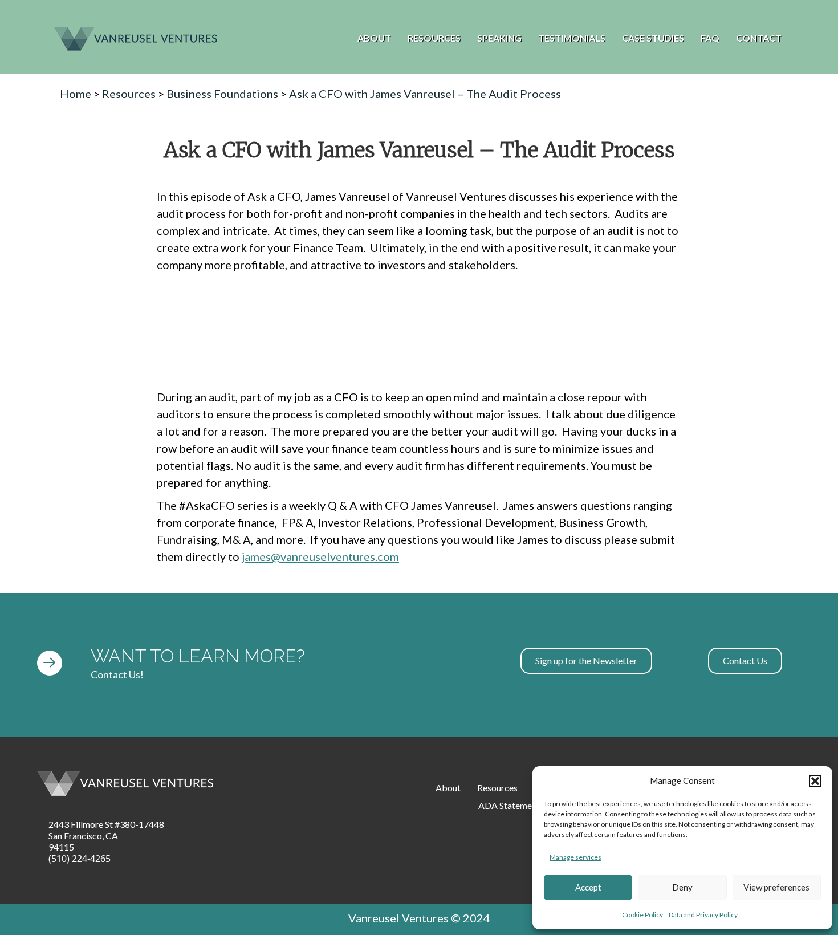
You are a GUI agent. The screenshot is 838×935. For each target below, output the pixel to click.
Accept (588, 887)
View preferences (776, 887)
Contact (759, 37)
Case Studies (653, 37)
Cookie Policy (642, 914)
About (374, 37)
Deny (682, 887)
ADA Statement (509, 805)
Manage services (575, 857)
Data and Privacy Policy (703, 914)
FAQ (710, 37)
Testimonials (571, 37)
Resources (434, 37)
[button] (815, 781)
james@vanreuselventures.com (320, 556)
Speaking (499, 37)
